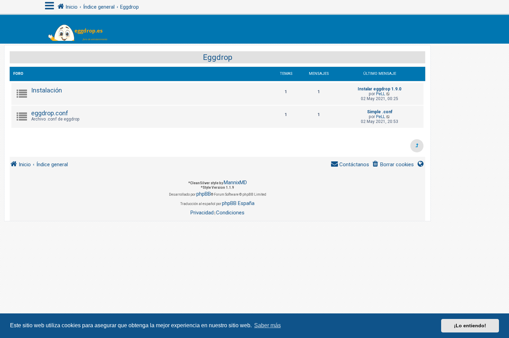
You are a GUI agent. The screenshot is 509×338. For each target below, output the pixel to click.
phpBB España (238, 203)
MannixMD (235, 182)
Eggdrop (217, 57)
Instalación (46, 90)
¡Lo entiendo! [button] (470, 325)
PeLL (380, 93)
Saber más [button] (267, 325)
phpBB (203, 194)
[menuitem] (393, 164)
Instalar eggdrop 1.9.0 (379, 89)
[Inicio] (81, 29)
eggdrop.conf (49, 113)
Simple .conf (379, 111)
